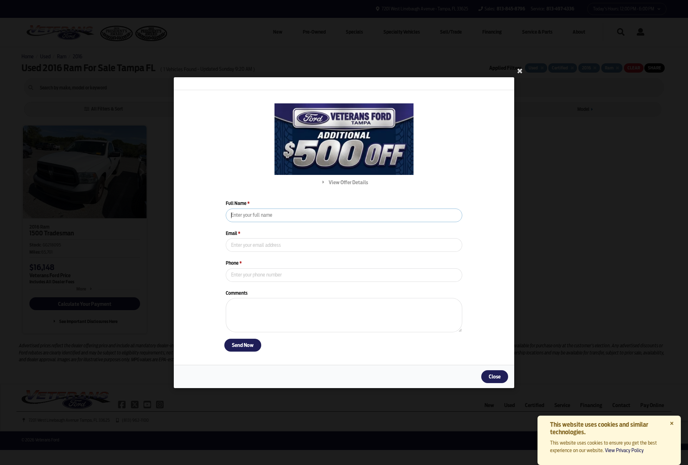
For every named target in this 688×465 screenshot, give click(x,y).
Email (233, 233)
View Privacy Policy (624, 450)
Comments (237, 292)
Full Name (238, 203)
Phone (234, 263)
